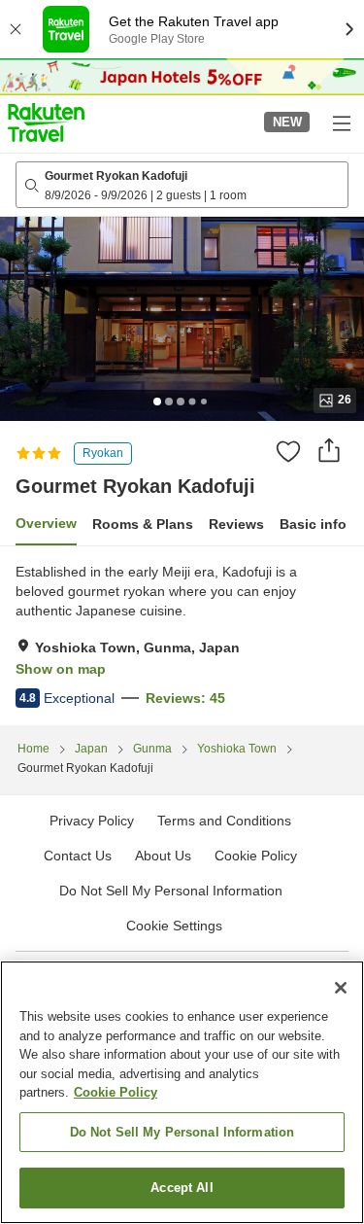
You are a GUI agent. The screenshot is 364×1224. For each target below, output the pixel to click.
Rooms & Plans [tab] (142, 524)
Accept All (181, 1187)
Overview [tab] (46, 523)
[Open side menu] (340, 122)
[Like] (288, 451)
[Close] (340, 987)
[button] (46, 122)
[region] (182, 1092)
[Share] (329, 450)
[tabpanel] (182, 635)
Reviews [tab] (236, 524)
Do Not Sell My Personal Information (182, 1132)
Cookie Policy (115, 1092)
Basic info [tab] (313, 524)
